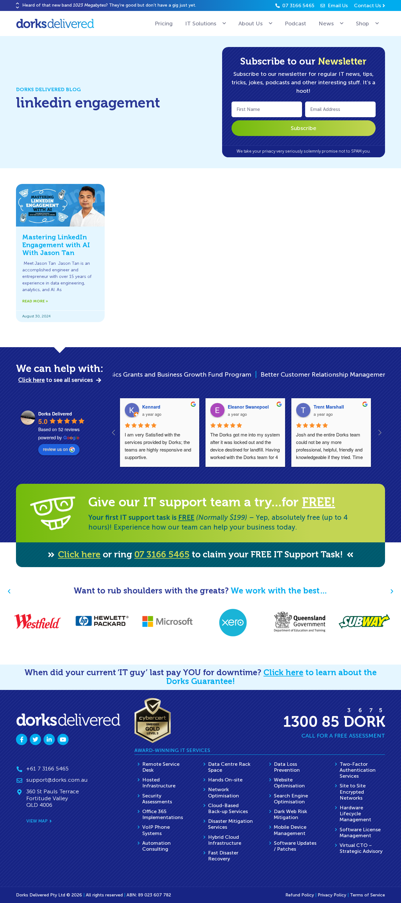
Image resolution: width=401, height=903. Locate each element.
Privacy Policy (332, 895)
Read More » (35, 301)
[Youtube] (63, 739)
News (326, 23)
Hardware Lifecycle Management (355, 813)
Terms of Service (367, 895)
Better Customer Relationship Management (290, 374)
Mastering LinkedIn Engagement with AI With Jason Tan (56, 245)
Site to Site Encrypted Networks (353, 791)
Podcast (295, 23)
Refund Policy (299, 895)
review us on (55, 449)
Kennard (151, 407)
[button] (17, 3)
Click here (79, 555)
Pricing (164, 23)
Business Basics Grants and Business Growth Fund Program (129, 374)
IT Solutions (200, 23)
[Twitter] (35, 739)
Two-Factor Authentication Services (358, 770)
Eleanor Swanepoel (248, 407)
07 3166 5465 (162, 555)
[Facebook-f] (21, 739)
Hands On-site (225, 779)
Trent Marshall (329, 407)
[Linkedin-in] (49, 739)
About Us (250, 23)
